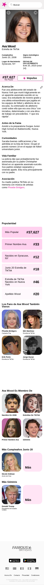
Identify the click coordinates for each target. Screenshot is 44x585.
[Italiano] (29, 568)
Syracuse (6, 64)
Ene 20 (26, 65)
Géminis (27, 57)
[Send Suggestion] (41, 88)
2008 (13, 57)
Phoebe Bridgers (16, 187)
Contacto (17, 575)
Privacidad (25, 575)
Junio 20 (6, 57)
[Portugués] (14, 568)
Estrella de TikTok (10, 49)
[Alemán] (37, 568)
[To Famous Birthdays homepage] (4, 4)
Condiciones (35, 575)
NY (14, 64)
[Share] (8, 13)
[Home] (22, 548)
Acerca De (8, 575)
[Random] (35, 12)
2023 (33, 65)
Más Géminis (9, 482)
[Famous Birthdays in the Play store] (29, 560)
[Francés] (22, 568)
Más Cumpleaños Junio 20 (17, 449)
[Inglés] (7, 568)
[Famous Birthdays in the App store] (14, 560)
